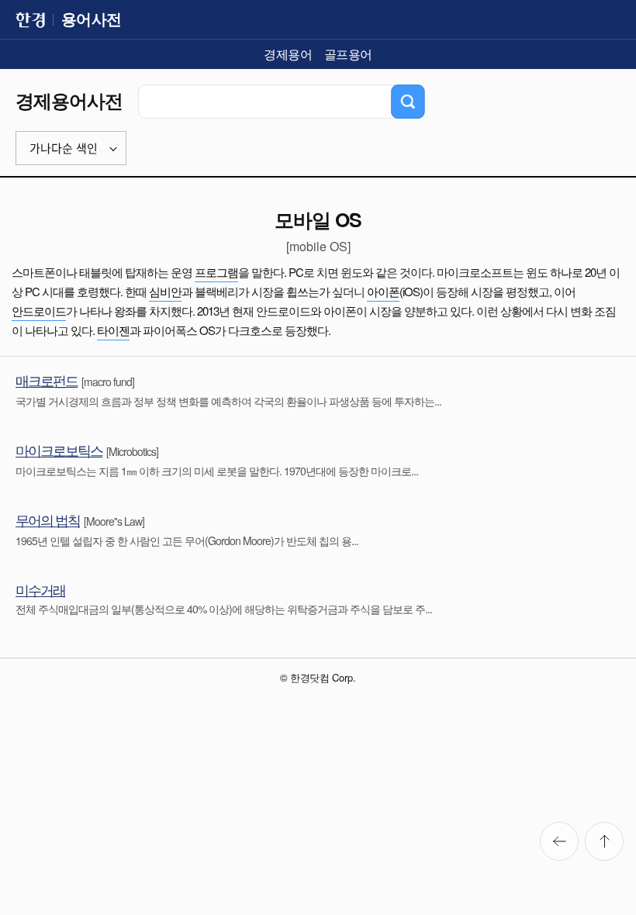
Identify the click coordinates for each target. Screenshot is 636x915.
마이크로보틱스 (59, 450)
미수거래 (40, 589)
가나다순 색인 (63, 148)
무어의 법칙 (48, 519)
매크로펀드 (47, 380)
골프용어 (348, 54)
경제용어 (288, 54)
